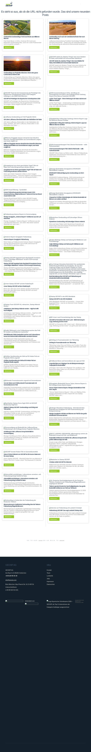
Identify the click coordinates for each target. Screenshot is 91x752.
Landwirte (50, 576)
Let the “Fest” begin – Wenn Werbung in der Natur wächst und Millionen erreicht (67, 99)
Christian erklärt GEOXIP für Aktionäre (60, 462)
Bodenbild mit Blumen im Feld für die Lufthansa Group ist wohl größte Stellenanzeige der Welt (67, 438)
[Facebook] (78, 747)
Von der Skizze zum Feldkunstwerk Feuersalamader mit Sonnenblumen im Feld (20, 384)
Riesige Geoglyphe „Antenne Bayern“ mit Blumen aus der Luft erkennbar (22, 217)
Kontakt (49, 570)
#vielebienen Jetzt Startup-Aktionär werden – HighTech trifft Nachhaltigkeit (21, 309)
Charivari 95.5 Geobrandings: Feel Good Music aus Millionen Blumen (21, 37)
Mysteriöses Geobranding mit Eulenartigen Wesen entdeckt (67, 221)
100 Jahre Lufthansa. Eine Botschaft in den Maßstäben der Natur (23, 119)
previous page (62, 540)
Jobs (48, 578)
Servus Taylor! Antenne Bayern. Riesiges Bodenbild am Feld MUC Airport (67, 388)
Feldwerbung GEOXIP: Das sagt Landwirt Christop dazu (65, 510)
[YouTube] (85, 747)
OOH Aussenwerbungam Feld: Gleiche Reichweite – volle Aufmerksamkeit (66, 149)
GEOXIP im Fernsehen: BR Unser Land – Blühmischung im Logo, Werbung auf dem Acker (67, 320)
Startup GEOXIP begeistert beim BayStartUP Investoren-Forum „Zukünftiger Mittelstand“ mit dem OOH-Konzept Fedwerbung (22, 264)
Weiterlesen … (9, 47)
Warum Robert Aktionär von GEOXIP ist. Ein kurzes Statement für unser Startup (22, 455)
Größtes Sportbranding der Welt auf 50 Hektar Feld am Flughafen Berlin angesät (20, 361)
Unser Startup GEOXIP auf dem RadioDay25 (17, 286)
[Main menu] (83, 4)
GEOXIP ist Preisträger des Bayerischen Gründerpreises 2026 (22, 99)
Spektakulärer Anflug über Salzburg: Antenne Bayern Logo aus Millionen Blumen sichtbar (67, 123)
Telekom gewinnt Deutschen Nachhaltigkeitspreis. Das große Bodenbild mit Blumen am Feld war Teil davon (67, 487)
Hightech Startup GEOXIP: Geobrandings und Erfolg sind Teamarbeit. (21, 408)
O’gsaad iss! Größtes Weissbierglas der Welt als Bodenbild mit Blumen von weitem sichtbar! (67, 198)
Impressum (50, 581)
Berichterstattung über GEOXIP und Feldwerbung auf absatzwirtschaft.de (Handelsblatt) (65, 277)
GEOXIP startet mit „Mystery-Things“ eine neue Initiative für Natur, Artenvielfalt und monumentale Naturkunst (66, 62)
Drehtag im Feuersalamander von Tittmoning (62, 342)
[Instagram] (80, 747)
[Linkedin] (83, 747)
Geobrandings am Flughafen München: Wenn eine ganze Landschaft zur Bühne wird (21, 73)
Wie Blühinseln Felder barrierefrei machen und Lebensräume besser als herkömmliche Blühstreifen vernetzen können (22, 335)
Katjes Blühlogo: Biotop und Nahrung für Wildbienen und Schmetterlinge (66, 245)
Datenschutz (51, 584)
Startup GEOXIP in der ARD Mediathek (60, 299)
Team (48, 573)
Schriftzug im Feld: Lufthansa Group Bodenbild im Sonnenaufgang (18, 432)
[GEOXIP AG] (8, 4)
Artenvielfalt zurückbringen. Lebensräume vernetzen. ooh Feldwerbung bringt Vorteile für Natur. (21, 479)
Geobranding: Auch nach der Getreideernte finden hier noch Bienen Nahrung (67, 37)
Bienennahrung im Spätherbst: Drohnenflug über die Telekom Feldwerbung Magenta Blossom (22, 505)
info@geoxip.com (10, 580)
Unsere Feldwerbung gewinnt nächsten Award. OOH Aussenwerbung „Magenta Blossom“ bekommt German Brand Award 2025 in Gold (23, 194)
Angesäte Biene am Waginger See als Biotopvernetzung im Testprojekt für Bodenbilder (66, 364)
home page (40, 540)
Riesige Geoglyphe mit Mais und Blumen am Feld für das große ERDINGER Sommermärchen (68, 414)
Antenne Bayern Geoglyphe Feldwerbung (16, 239)
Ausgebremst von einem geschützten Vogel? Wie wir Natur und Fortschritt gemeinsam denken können (22, 170)
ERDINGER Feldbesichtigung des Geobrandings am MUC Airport (66, 174)
